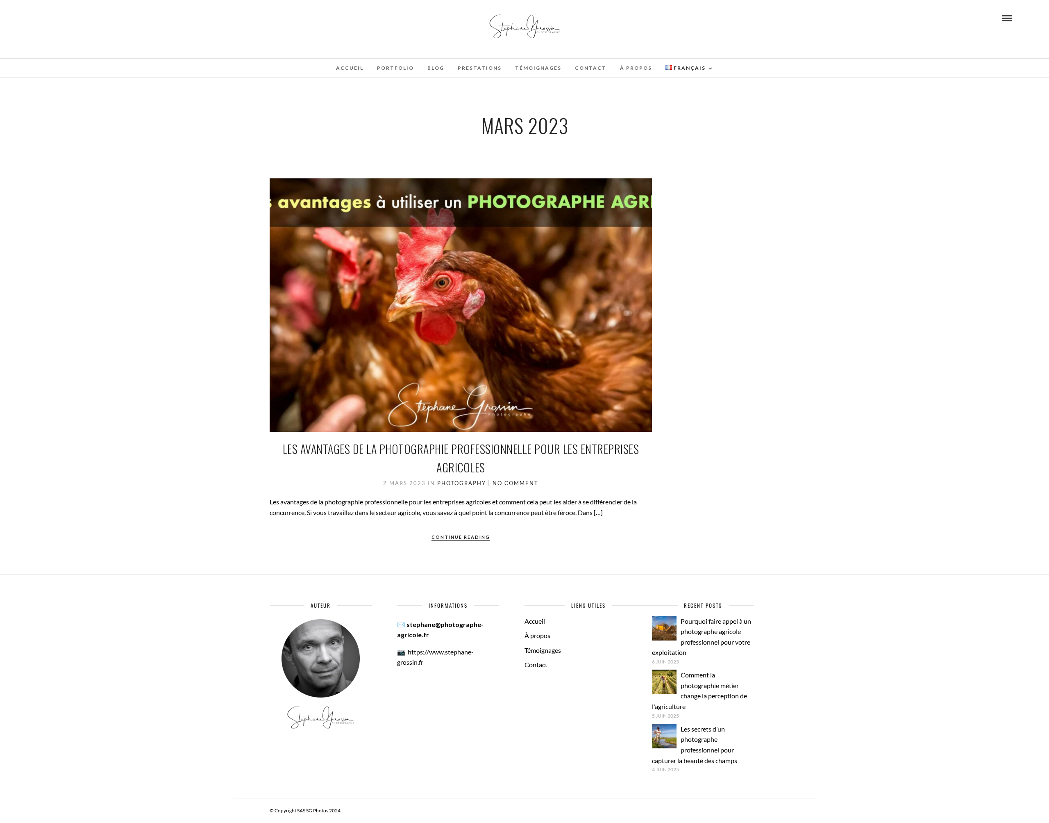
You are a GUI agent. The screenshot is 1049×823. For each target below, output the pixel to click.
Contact (590, 68)
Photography (461, 483)
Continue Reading (460, 537)
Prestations (480, 68)
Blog (435, 68)
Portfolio (395, 68)
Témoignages (538, 68)
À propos (636, 68)
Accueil (349, 68)
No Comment (515, 483)
